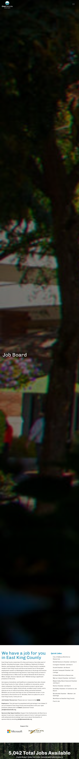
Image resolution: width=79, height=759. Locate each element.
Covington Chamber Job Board (62, 664)
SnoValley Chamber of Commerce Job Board (65, 689)
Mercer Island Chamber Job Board (64, 678)
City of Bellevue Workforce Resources (61, 658)
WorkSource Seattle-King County (63, 698)
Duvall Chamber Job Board (61, 667)
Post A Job (56, 701)
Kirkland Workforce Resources (63, 675)
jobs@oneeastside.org (9, 709)
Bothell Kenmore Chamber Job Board (65, 662)
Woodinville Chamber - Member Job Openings (64, 694)
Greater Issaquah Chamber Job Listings (63, 671)
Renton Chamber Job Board (62, 686)
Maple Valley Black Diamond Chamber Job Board (65, 682)
